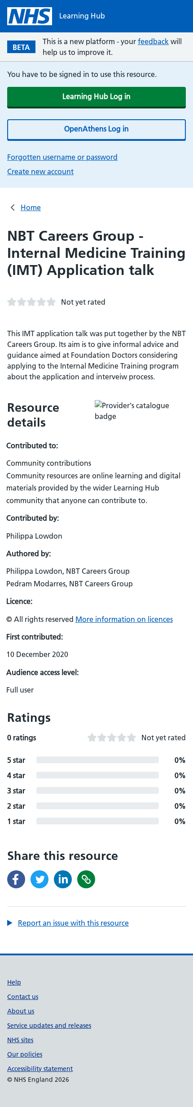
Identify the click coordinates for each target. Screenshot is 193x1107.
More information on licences (124, 619)
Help (14, 982)
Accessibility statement (40, 1069)
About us (20, 1011)
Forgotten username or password (62, 157)
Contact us (22, 997)
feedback (153, 41)
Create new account (40, 171)
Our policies (24, 1054)
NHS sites (20, 1040)
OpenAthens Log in (96, 128)
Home (31, 207)
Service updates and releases (49, 1026)
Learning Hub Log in (96, 96)
